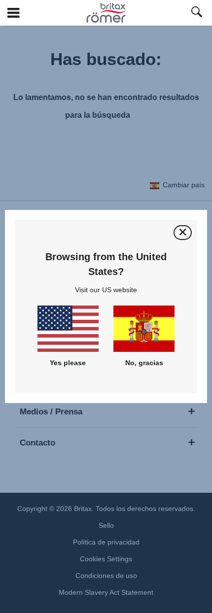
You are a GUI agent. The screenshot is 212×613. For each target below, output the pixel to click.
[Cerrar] (183, 232)
